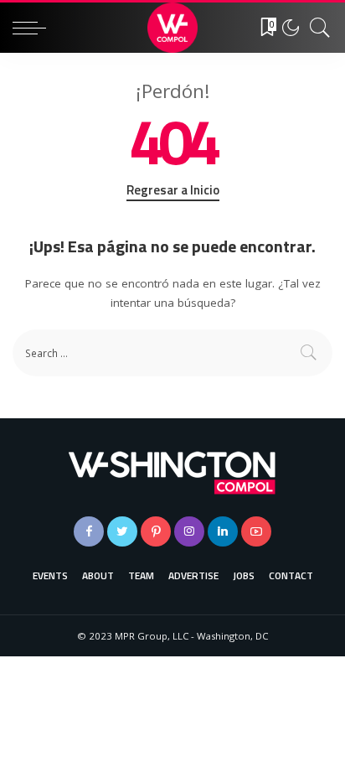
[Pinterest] (156, 531)
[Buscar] (315, 28)
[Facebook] (89, 531)
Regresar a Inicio (172, 190)
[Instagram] (189, 531)
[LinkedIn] (223, 531)
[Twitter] (122, 531)
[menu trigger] (33, 28)
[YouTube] (256, 531)
